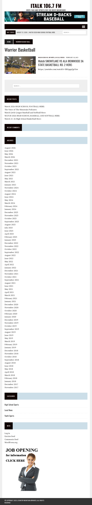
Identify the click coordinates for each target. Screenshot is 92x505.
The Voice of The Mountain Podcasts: (21, 109)
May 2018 (9, 369)
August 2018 (10, 362)
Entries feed (10, 436)
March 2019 (10, 341)
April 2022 (9, 264)
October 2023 (11, 218)
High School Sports (46, 57)
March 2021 (10, 295)
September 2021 (12, 280)
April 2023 (9, 233)
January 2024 (10, 209)
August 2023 (10, 224)
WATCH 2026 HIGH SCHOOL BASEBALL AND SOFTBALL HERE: (32, 115)
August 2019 (10, 332)
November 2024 (11, 187)
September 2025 (12, 169)
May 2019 (9, 338)
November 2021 (11, 273)
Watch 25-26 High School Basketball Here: (23, 118)
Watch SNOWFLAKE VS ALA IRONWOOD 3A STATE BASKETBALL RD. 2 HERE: (60, 63)
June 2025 (9, 175)
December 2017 (11, 384)
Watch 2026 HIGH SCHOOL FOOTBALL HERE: (25, 106)
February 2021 (11, 298)
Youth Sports (9, 415)
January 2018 (10, 381)
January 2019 (10, 347)
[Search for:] (46, 86)
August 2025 (10, 172)
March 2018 (10, 375)
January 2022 (10, 267)
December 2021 (11, 270)
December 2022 (11, 243)
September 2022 (12, 252)
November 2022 (11, 246)
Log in (7, 433)
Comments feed (11, 439)
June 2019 (9, 335)
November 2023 (11, 215)
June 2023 (9, 230)
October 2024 (11, 190)
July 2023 (9, 227)
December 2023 (11, 212)
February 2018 (11, 378)
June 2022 (9, 258)
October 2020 (11, 310)
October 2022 (11, 249)
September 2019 (12, 329)
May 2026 (9, 154)
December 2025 (11, 160)
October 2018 (11, 356)
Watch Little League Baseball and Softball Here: (25, 112)
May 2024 (9, 200)
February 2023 (11, 237)
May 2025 (9, 178)
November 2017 (11, 387)
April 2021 (9, 292)
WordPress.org (11, 442)
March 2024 (10, 203)
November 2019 (11, 323)
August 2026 (10, 148)
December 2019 (11, 320)
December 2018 (11, 350)
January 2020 (10, 316)
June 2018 (9, 366)
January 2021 (10, 301)
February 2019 (11, 344)
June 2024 (9, 197)
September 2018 (12, 359)
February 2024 (11, 206)
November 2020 (11, 307)
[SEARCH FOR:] (74, 32)
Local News (59, 57)
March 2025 (10, 181)
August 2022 (10, 255)
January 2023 (10, 240)
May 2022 (9, 261)
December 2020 (11, 304)
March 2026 (10, 157)
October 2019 (11, 326)
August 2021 (10, 283)
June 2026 (9, 151)
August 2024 (10, 194)
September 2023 (12, 221)
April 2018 (9, 372)
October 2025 (11, 166)
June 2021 (9, 286)
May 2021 (9, 289)
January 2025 (10, 184)
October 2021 (11, 277)
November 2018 (11, 353)
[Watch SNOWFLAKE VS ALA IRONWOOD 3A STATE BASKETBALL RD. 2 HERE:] (20, 72)
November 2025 (11, 163)
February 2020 (11, 313)
